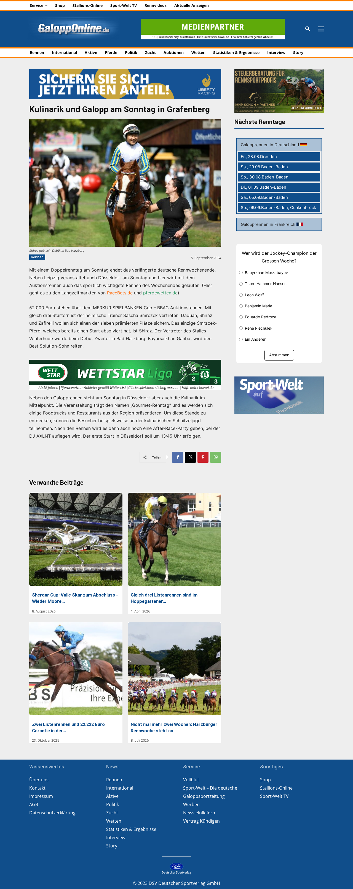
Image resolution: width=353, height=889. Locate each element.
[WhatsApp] (215, 457)
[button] (307, 29)
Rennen (37, 256)
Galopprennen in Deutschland (270, 144)
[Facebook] (177, 457)
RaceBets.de (120, 293)
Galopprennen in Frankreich (268, 224)
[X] (190, 457)
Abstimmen (279, 355)
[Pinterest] (202, 457)
